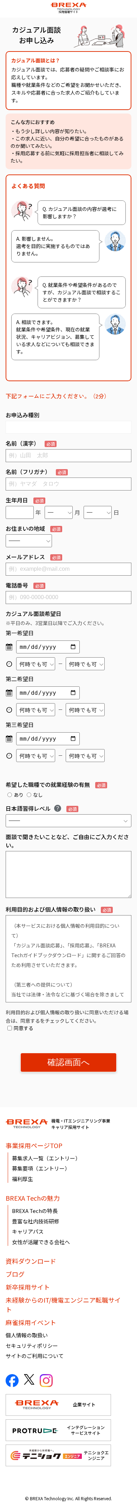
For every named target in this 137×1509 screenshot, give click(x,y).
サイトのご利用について (35, 1355)
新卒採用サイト (28, 1286)
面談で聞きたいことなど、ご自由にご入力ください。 (67, 840)
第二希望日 (20, 678)
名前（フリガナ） (36, 471)
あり (19, 794)
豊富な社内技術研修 (35, 1221)
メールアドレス (33, 557)
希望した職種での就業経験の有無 (55, 784)
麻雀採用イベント (31, 1322)
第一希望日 (20, 633)
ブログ (15, 1273)
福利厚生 (22, 1178)
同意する (23, 1027)
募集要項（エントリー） (41, 1168)
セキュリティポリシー (32, 1345)
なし (38, 794)
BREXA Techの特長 (35, 1210)
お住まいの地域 (33, 528)
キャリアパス (28, 1231)
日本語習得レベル (41, 808)
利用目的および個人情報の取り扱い (58, 909)
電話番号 (25, 585)
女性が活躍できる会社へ (41, 1242)
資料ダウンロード (31, 1260)
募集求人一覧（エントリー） (46, 1158)
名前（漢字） (30, 443)
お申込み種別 (22, 415)
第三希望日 (20, 724)
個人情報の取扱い (27, 1335)
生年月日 (25, 500)
